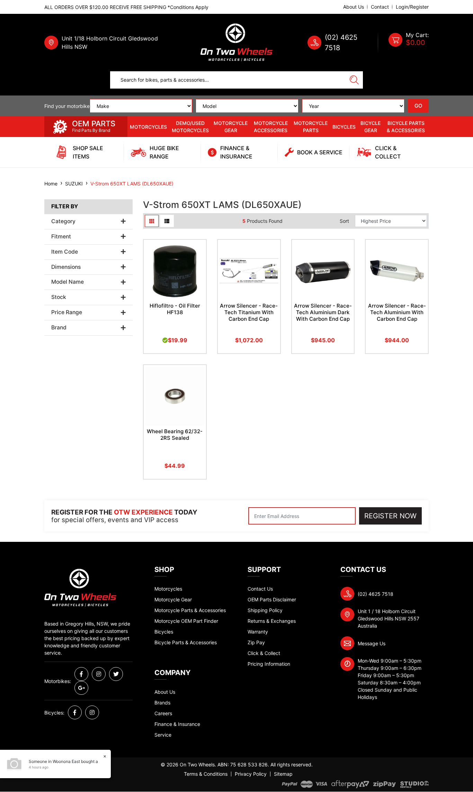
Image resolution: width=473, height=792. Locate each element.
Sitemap (283, 774)
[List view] (167, 221)
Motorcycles (148, 127)
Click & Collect (264, 653)
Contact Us (260, 589)
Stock (58, 297)
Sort (344, 221)
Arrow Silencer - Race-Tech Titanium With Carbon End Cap (249, 312)
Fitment (61, 237)
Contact (380, 6)
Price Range (66, 312)
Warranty (258, 632)
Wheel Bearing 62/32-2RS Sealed (175, 434)
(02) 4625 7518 (375, 594)
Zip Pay (256, 642)
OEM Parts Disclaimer (272, 599)
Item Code (64, 252)
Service (162, 735)
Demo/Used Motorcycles (190, 126)
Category (63, 221)
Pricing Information (269, 664)
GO (418, 105)
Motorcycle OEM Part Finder (186, 621)
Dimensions (66, 267)
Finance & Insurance (177, 724)
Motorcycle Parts (311, 126)
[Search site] (354, 80)
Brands (162, 702)
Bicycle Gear (370, 126)
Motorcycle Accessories (271, 126)
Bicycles (344, 127)
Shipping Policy (265, 610)
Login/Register (412, 6)
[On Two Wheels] (236, 42)
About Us (353, 6)
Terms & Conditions (205, 774)
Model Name (67, 282)
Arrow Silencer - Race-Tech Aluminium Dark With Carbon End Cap (323, 312)
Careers (163, 713)
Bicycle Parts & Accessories (406, 126)
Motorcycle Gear (231, 126)
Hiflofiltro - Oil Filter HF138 (175, 309)
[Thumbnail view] (152, 221)
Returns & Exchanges (272, 621)
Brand (58, 328)
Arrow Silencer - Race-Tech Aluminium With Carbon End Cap (397, 312)
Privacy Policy (251, 774)
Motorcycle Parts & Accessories (190, 610)
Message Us (371, 643)
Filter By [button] (64, 206)
